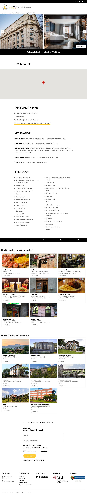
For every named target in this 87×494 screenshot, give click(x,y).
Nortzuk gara (23, 482)
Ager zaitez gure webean (26, 484)
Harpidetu (29, 456)
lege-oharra (44, 451)
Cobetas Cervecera (64, 294)
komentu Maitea (35, 380)
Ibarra (4, 404)
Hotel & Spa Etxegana (9, 355)
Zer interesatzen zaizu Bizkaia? (32, 445)
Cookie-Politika (27, 492)
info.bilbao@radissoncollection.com (27, 120)
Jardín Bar (34, 270)
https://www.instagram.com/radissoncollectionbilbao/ (33, 123)
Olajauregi (6, 380)
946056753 (20, 116)
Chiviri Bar (34, 294)
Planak (45, 447)
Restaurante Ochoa (64, 270)
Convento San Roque (65, 380)
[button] (2, 31)
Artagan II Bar (35, 319)
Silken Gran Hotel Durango (66, 355)
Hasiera (4, 13)
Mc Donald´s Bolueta (9, 294)
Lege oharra (19, 492)
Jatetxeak (28, 447)
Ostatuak (10, 13)
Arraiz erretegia (7, 270)
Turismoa (21, 480)
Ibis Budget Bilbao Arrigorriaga (40, 404)
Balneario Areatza (36, 355)
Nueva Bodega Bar (8, 319)
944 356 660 (10, 481)
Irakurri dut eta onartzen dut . (36, 451)
